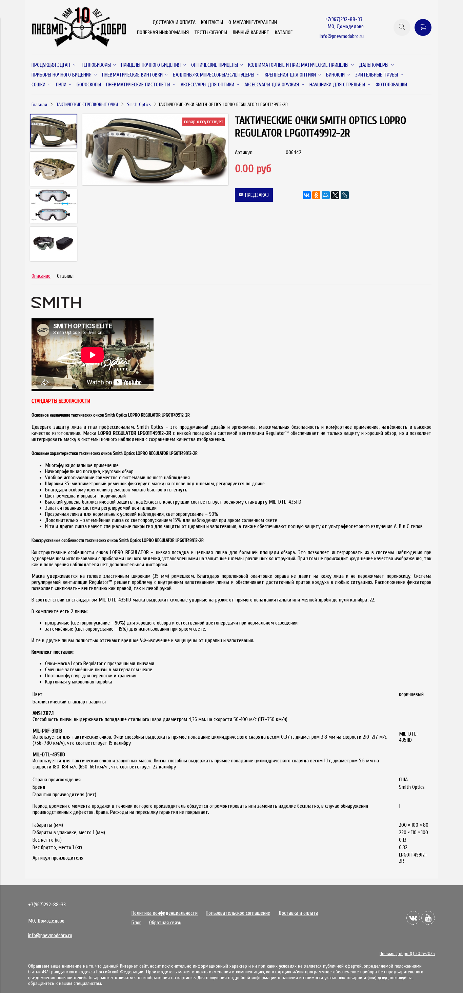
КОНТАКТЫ (212, 22)
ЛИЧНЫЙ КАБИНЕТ (251, 32)
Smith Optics (139, 104)
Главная (39, 104)
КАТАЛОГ (284, 32)
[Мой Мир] (326, 195)
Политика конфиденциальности (165, 913)
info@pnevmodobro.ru (342, 36)
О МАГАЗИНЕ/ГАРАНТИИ (252, 22)
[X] (335, 195)
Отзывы (65, 276)
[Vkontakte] (413, 918)
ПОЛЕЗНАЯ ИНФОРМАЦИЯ (163, 32)
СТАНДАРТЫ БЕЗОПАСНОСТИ (61, 401)
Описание (41, 276)
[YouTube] (428, 918)
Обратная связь (165, 923)
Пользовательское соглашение (238, 913)
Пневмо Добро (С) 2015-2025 (407, 953)
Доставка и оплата (298, 913)
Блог (136, 923)
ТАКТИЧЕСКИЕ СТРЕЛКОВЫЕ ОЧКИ (87, 104)
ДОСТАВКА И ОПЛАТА (174, 22)
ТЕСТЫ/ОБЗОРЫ (210, 32)
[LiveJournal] (345, 195)
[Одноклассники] (316, 195)
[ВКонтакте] (307, 195)
